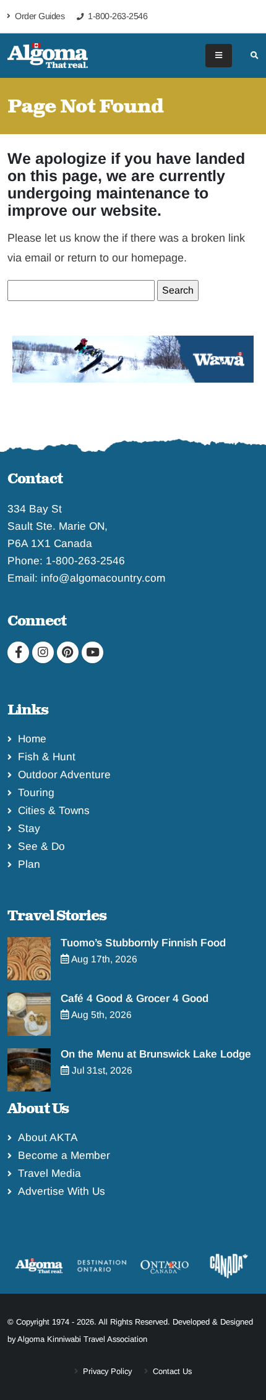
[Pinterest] (68, 652)
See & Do (41, 846)
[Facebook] (18, 652)
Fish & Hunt (46, 756)
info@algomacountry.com (103, 578)
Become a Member (64, 1155)
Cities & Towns (54, 810)
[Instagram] (43, 652)
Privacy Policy (106, 1371)
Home (32, 738)
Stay (29, 828)
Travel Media (49, 1173)
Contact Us (171, 1371)
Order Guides (39, 16)
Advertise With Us (61, 1191)
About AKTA (48, 1137)
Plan (29, 864)
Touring (36, 792)
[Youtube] (92, 652)
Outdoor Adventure (64, 774)
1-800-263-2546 (85, 560)
